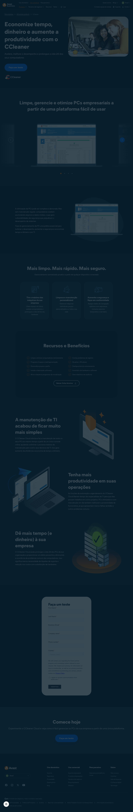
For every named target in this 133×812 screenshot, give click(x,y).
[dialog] (66, 406)
